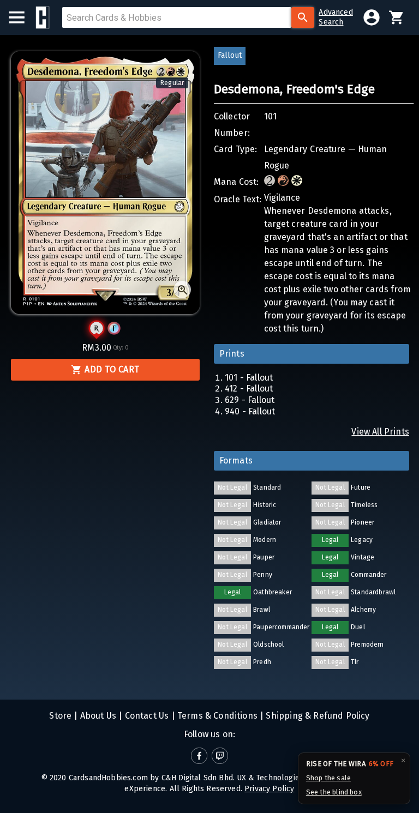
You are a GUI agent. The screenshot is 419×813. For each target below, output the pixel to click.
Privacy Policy (269, 788)
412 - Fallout (249, 388)
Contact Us (145, 715)
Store (60, 715)
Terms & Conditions (216, 715)
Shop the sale (328, 778)
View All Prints (380, 431)
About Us (97, 715)
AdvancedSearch (335, 17)
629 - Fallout (249, 400)
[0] (396, 17)
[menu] (22, 17)
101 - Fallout (249, 377)
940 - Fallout (250, 411)
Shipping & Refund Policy (316, 715)
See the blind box (334, 792)
